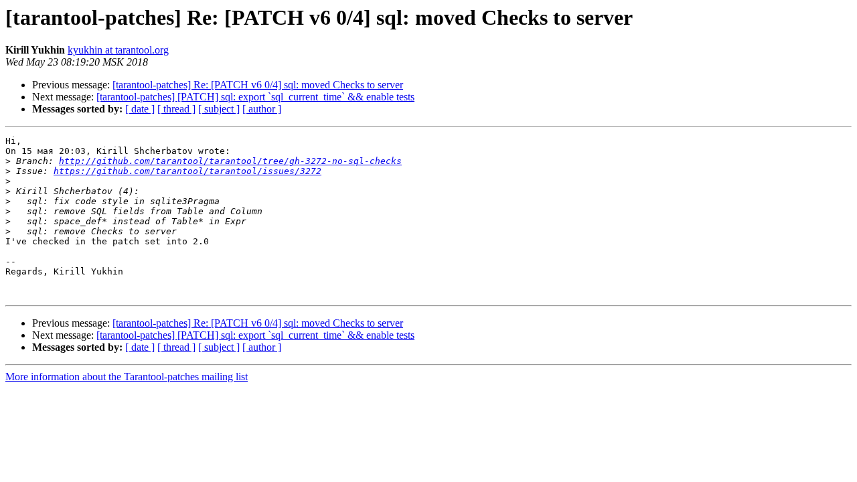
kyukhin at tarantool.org (118, 50)
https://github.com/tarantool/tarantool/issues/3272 (187, 171)
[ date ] (140, 108)
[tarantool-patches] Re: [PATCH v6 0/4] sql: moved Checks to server (257, 84)
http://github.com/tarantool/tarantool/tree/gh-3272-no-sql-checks (230, 161)
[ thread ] (176, 108)
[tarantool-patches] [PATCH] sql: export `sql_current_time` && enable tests (255, 96)
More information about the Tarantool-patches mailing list (126, 376)
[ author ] (261, 108)
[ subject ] (219, 108)
